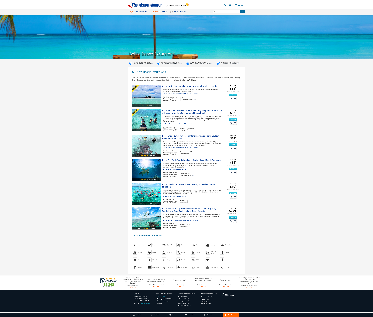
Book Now (233, 95)
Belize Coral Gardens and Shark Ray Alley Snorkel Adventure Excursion (188, 185)
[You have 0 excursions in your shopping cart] (226, 5)
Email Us (159, 303)
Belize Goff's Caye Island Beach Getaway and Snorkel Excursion (190, 86)
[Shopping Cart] (231, 98)
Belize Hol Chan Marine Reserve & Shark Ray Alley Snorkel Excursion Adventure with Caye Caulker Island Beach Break (192, 111)
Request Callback (145, 303)
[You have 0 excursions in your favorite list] (231, 5)
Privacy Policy (205, 299)
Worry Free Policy (206, 303)
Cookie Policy (205, 301)
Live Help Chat (161, 297)
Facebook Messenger (163, 301)
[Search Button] (242, 11)
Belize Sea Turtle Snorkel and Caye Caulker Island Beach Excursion (191, 160)
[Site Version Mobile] (229, 295)
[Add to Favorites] (235, 98)
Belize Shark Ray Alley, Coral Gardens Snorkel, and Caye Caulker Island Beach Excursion (190, 137)
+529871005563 (167, 299)
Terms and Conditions (207, 297)
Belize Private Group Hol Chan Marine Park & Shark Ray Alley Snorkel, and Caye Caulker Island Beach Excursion (189, 209)
